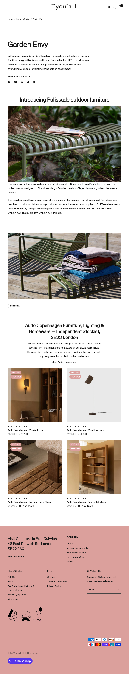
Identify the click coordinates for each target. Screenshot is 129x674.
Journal (70, 562)
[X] (16, 82)
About (70, 543)
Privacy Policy (54, 586)
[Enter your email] (118, 590)
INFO (50, 571)
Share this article (19, 77)
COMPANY (73, 537)
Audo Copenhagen (17, 426)
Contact (51, 577)
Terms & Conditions (57, 582)
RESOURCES (15, 571)
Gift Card (12, 577)
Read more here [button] (16, 556)
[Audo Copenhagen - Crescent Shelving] (94, 467)
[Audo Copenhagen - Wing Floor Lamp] (94, 395)
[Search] (114, 7)
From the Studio (22, 19)
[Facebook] (10, 82)
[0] (119, 7)
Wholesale (13, 599)
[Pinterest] (23, 82)
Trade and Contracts (77, 552)
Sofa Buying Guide (17, 594)
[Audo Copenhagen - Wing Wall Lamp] (35, 395)
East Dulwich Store (76, 557)
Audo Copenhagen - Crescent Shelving (86, 502)
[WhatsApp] (29, 82)
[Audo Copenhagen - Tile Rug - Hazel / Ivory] (35, 467)
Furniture (15, 306)
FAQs (10, 582)
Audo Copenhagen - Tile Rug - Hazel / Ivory (29, 502)
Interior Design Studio (78, 548)
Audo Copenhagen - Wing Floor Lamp (85, 430)
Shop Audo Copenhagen (64, 362)
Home (10, 19)
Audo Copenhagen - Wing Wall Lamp (26, 430)
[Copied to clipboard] (34, 82)
